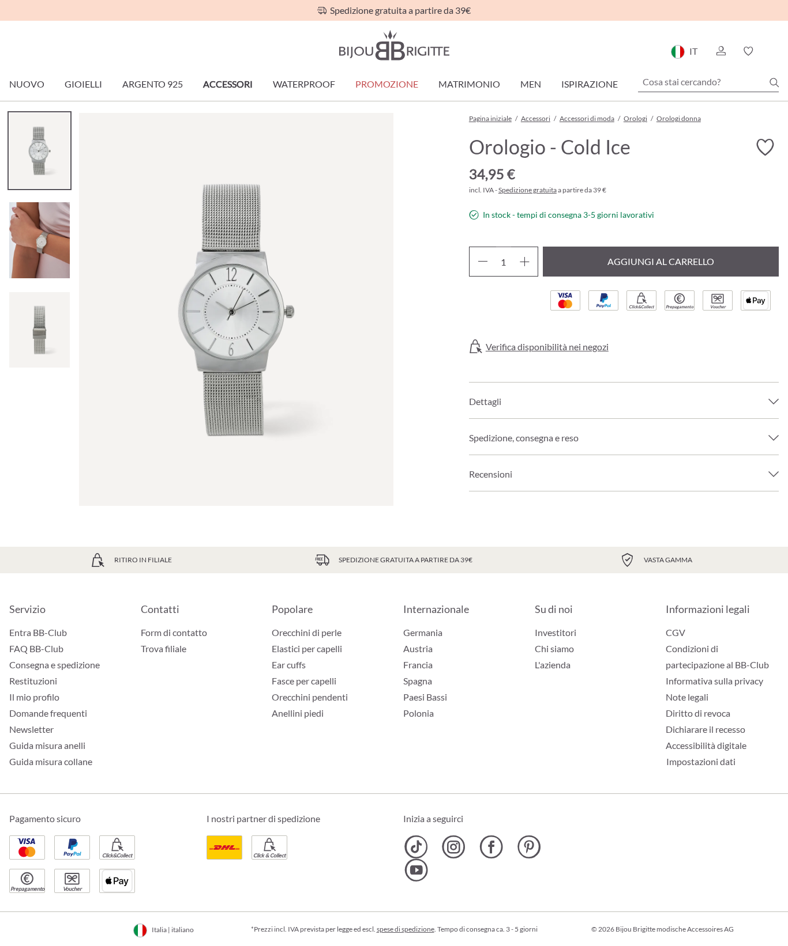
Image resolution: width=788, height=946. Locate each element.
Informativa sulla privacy (714, 680)
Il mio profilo (34, 696)
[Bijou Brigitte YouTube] (416, 869)
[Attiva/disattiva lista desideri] (765, 147)
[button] (720, 51)
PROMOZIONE (386, 83)
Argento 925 (152, 83)
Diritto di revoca (698, 712)
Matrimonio (469, 83)
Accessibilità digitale (706, 745)
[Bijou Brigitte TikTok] (416, 846)
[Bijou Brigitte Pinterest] (529, 846)
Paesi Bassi (425, 696)
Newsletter (31, 729)
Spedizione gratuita (527, 190)
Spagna (417, 680)
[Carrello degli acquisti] (775, 51)
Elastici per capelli (307, 648)
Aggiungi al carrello (660, 261)
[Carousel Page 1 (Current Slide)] (39, 150)
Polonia (418, 712)
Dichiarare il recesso (705, 729)
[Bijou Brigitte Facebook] (491, 846)
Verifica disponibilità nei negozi (547, 347)
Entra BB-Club (38, 632)
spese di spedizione (405, 929)
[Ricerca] (774, 82)
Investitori (555, 632)
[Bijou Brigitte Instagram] (454, 846)
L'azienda (553, 664)
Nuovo (26, 83)
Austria (418, 648)
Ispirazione (589, 83)
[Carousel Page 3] (39, 330)
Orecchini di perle (307, 632)
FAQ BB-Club (36, 648)
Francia (418, 664)
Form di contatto (174, 632)
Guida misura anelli (47, 745)
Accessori (228, 83)
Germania (422, 632)
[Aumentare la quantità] (524, 262)
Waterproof (304, 83)
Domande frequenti (48, 712)
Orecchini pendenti (310, 696)
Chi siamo (554, 648)
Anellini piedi (298, 712)
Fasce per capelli (304, 680)
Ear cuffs (289, 664)
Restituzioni (33, 680)
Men (530, 83)
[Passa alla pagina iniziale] (394, 45)
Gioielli (83, 83)
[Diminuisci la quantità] (482, 262)
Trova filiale (163, 648)
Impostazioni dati (701, 761)
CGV (675, 632)
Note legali (687, 696)
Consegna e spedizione (54, 664)
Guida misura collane (50, 761)
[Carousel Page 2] (39, 240)
